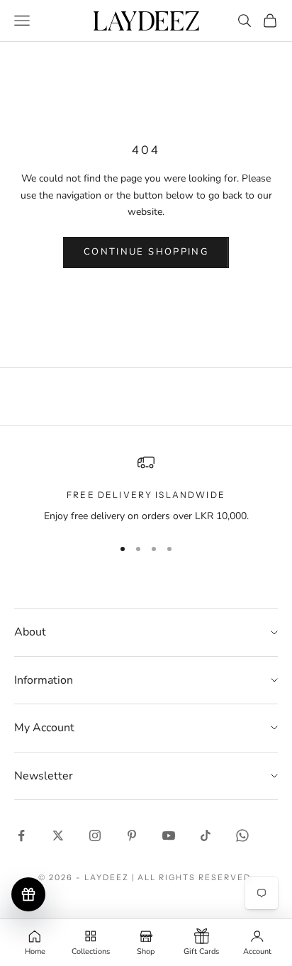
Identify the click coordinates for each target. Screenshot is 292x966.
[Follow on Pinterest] (132, 835)
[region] (146, 489)
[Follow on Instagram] (95, 835)
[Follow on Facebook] (21, 835)
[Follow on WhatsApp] (242, 835)
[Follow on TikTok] (205, 835)
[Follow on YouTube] (169, 835)
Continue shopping (146, 251)
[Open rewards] (28, 894)
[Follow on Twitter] (58, 835)
